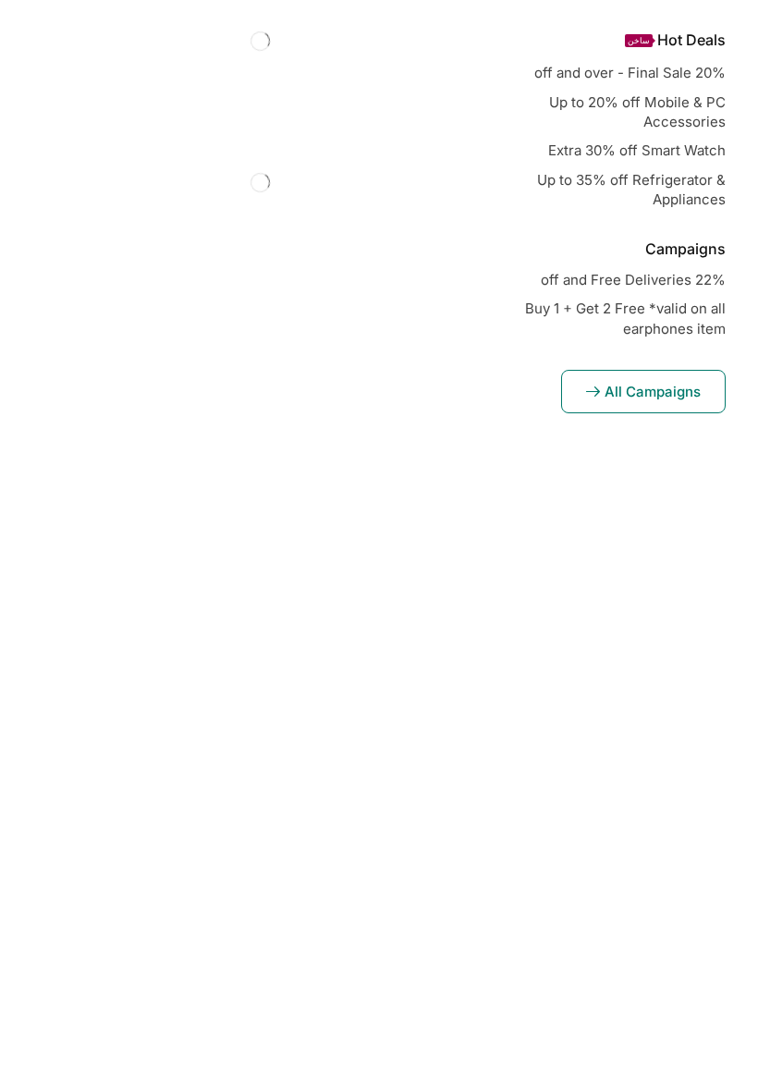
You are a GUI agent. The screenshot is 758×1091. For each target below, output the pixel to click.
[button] (643, 391)
